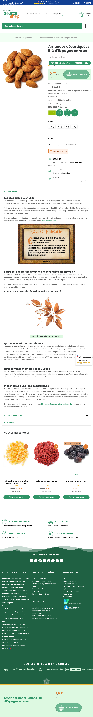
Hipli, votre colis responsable (74, 589)
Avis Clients (36, 591)
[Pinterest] (61, 560)
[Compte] (73, 3)
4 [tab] (24, 92)
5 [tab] (27, 92)
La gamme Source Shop (41, 581)
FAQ (64, 579)
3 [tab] (22, 92)
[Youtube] (31, 560)
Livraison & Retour (70, 584)
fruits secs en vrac (49, 221)
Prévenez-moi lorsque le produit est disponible (70, 63)
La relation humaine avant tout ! (45, 608)
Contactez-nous (69, 581)
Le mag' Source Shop (40, 594)
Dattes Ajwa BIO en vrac (76, 481)
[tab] (46, 191)
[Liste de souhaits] (26, 446)
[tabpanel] (23, 68)
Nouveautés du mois (71, 591)
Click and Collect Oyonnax (73, 586)
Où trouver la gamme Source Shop (44, 585)
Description (10, 191)
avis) (56, 3)
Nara (76, 475)
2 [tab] (20, 92)
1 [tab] (17, 92)
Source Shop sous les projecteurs (46, 664)
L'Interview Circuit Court (41, 616)
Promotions (67, 596)
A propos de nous (39, 579)
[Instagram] (35, 560)
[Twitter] (57, 560)
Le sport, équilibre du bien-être (44, 618)
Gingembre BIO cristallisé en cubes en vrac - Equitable (16, 482)
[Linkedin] (53, 560)
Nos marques (68, 594)
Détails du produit (13, 416)
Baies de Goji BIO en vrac (46, 481)
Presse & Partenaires (40, 589)
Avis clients (10, 422)
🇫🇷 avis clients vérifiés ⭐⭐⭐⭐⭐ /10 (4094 (45, 3)
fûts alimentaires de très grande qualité (57, 404)
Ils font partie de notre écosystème (41, 611)
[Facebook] (44, 560)
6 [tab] (29, 92)
